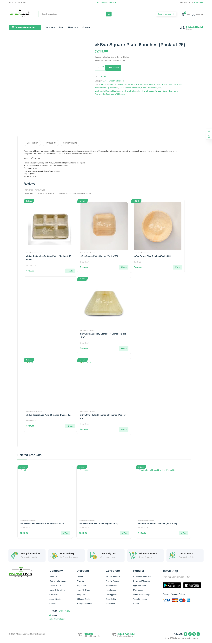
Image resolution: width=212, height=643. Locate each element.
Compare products (84, 604)
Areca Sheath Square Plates (106, 88)
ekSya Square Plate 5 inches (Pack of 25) (99, 256)
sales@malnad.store (57, 619)
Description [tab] (32, 143)
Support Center (55, 599)
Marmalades (138, 590)
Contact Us (53, 595)
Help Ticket (82, 595)
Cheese (136, 604)
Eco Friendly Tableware (168, 91)
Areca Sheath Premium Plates (169, 85)
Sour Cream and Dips (141, 595)
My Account (22, 2)
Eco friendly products (147, 91)
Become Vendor (165, 14)
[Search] (109, 14)
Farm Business (111, 585)
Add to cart (114, 68)
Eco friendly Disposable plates (107, 91)
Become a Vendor (113, 576)
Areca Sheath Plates (146, 85)
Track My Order (83, 590)
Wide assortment (148, 553)
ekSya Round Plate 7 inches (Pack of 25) (152, 256)
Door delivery (67, 553)
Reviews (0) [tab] (50, 143)
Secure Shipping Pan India (106, 2)
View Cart (81, 581)
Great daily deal (108, 553)
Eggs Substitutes (140, 585)
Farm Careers (111, 590)
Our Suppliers (111, 595)
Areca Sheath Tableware (113, 81)
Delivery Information (57, 581)
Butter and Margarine (141, 581)
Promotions (110, 604)
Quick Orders (186, 553)
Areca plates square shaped (111, 85)
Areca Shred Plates (149, 88)
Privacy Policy (55, 585)
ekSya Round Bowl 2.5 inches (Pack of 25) (98, 524)
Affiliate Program (112, 581)
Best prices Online (30, 553)
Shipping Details (83, 599)
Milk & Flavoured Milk (142, 576)
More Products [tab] (70, 143)
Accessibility (111, 599)
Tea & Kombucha (140, 599)
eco (159, 88)
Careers (52, 604)
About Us (12, 2)
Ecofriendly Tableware (115, 94)
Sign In (80, 576)
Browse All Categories (25, 27)
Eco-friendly (100, 94)
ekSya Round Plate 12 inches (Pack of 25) (157, 524)
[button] (70, 271)
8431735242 (198, 2)
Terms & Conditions (57, 590)
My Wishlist (82, 585)
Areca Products (130, 85)
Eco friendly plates (129, 91)
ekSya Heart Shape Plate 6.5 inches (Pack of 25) (48, 415)
